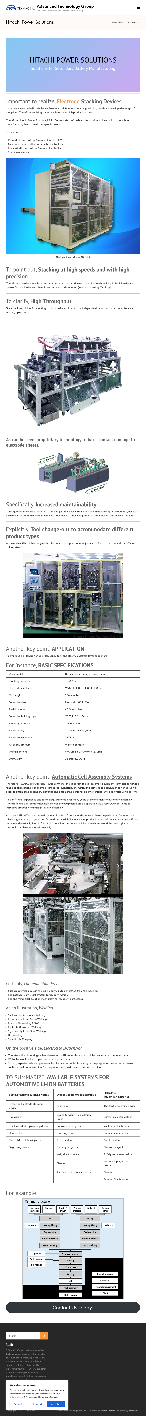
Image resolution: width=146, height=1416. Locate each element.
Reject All (37, 1404)
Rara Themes (108, 1410)
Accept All (55, 1404)
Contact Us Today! (73, 1307)
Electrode (68, 101)
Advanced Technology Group (65, 6)
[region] (37, 1395)
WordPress (134, 1410)
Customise (19, 1404)
